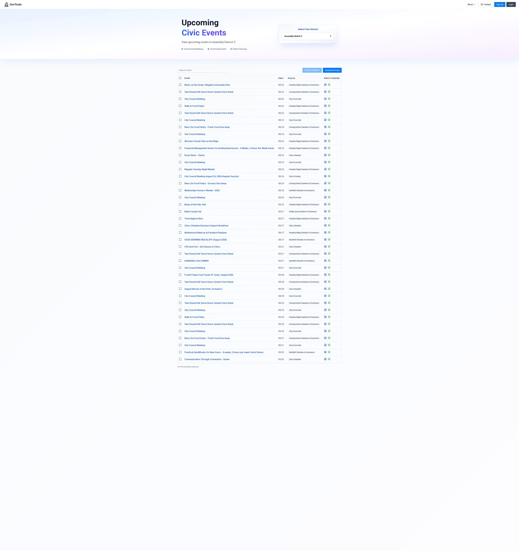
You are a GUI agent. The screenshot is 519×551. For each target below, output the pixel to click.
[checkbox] (180, 78)
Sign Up (499, 4)
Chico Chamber (295, 155)
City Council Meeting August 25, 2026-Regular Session (211, 176)
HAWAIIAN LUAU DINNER (196, 261)
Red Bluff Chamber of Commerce (301, 190)
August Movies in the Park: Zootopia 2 (203, 289)
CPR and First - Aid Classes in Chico (202, 246)
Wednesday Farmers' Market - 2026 (202, 190)
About (470, 4)
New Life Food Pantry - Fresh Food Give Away (207, 127)
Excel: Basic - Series (194, 155)
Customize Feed (332, 70)
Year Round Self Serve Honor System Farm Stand (208, 92)
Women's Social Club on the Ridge (201, 141)
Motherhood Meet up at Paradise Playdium (205, 232)
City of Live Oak (295, 99)
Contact (487, 4)
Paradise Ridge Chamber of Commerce (304, 85)
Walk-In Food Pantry (194, 106)
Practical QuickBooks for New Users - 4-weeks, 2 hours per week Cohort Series (223, 352)
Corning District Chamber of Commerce (304, 92)
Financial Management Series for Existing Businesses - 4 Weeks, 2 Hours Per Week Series (229, 148)
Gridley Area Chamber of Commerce (303, 212)
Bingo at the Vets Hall (195, 204)
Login (511, 4)
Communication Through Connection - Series (207, 359)
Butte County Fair (193, 211)
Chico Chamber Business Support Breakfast (206, 225)
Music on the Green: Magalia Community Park (207, 85)
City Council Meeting (194, 99)
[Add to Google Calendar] (325, 84)
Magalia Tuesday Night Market (199, 169)
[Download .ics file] (329, 84)
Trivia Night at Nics (193, 218)
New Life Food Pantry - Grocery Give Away (205, 183)
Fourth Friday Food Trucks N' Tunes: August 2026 (208, 275)
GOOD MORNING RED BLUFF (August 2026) (205, 239)
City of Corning (294, 176)
